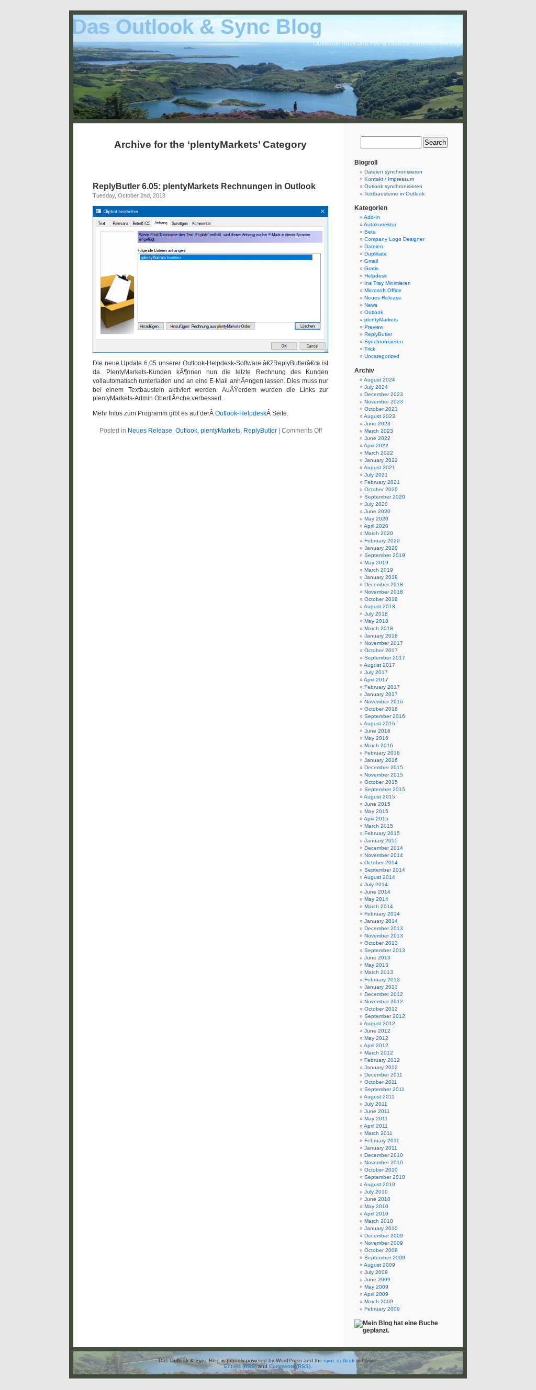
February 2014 (382, 914)
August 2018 (379, 606)
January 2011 (380, 1148)
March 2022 (378, 453)
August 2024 (379, 380)
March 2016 (378, 745)
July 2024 (376, 387)
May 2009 (376, 1287)
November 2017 (383, 643)
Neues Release (150, 430)
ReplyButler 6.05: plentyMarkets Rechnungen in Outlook (204, 186)
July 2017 (376, 672)
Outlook (186, 430)
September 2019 (384, 555)
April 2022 (376, 445)
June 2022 (377, 438)
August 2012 (379, 1023)
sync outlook (339, 1360)
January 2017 (381, 694)
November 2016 (383, 701)
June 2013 (377, 957)
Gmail (371, 261)
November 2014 (383, 855)
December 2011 (383, 1075)
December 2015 (383, 767)
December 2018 (383, 584)
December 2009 (383, 1235)
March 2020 (378, 533)
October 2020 (381, 489)
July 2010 (376, 1192)
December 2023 (383, 394)
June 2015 (377, 804)
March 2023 (378, 431)
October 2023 (381, 409)
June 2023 (377, 423)
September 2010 (384, 1177)
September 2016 (384, 716)
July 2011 (375, 1104)
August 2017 (379, 665)
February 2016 (382, 753)
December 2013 (383, 928)
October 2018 (381, 599)
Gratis (371, 268)
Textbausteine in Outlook (394, 193)
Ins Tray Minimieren (387, 283)
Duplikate (375, 254)
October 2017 (381, 650)
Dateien (373, 246)
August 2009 (379, 1265)
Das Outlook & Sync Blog (197, 26)
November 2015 (383, 775)
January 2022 (381, 460)
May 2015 (376, 811)
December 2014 (383, 848)
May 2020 (376, 519)
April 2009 (376, 1294)
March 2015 (378, 826)
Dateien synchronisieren (393, 172)
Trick (369, 349)
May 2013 (376, 965)
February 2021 (382, 482)
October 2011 (380, 1082)
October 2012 (381, 1009)
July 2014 (376, 884)
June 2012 (377, 1031)
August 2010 (379, 1184)
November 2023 (383, 401)
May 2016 (376, 738)
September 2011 (384, 1089)
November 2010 (383, 1162)
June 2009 (377, 1279)
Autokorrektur (380, 224)
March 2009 (378, 1301)
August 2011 (379, 1096)
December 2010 (383, 1155)
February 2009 (382, 1309)
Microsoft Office (382, 290)
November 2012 (383, 1001)
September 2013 (384, 950)
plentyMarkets (220, 430)
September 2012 (384, 1016)
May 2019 (376, 562)
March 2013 (378, 972)
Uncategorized (381, 356)
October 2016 (381, 709)
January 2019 (381, 577)
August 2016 (379, 723)
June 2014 (377, 892)
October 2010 (381, 1170)
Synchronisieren (383, 341)
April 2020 (376, 526)
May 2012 (376, 1038)
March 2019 (378, 570)
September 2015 (384, 789)
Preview (373, 327)
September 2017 (384, 658)
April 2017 (376, 679)
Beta (370, 232)
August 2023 (379, 416)
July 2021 (376, 475)
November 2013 (383, 936)
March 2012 (378, 1053)
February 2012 (382, 1060)
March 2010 (378, 1221)
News (370, 305)
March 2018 (378, 628)
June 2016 (377, 731)
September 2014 (384, 870)
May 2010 (376, 1206)
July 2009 (376, 1272)
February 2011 (381, 1140)
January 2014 (381, 921)
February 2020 (382, 540)
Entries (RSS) (240, 1366)
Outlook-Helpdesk (240, 413)
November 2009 (383, 1243)
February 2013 (382, 979)
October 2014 (381, 862)
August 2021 (379, 467)
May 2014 (376, 899)
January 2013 (381, 987)
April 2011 (376, 1126)
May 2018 (376, 621)
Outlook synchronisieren (393, 186)
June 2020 (377, 511)
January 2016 (381, 760)
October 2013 (381, 943)
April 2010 (376, 1214)
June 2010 (377, 1199)
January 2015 (381, 840)
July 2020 (376, 504)
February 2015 (382, 833)
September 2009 (384, 1257)
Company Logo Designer (394, 239)
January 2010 (381, 1228)
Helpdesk (375, 276)
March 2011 (378, 1133)
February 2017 (382, 687)
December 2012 (383, 994)
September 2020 (384, 497)
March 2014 (378, 906)
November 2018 (383, 592)
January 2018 (381, 636)
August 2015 (379, 797)
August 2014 (379, 877)
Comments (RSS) (289, 1366)
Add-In (372, 217)
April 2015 (376, 818)
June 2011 (377, 1111)
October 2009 (381, 1250)
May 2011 (376, 1118)
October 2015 (381, 782)
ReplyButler (260, 430)
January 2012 (381, 1067)
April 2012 (376, 1045)
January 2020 (381, 548)
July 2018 (376, 614)
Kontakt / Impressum (389, 179)
